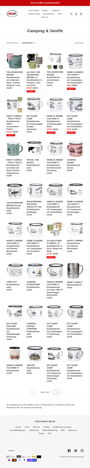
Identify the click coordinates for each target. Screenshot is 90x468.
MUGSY (67, 457)
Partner (41, 433)
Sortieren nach (12, 43)
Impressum (72, 430)
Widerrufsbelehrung (49, 430)
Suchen (18, 427)
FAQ (49, 433)
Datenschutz (34, 430)
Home (27, 427)
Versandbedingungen (18, 430)
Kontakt (46, 427)
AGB (63, 430)
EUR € (11, 451)
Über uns (36, 427)
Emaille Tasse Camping (62, 427)
